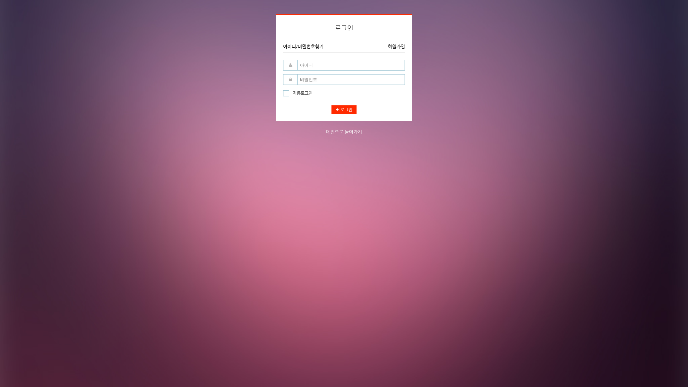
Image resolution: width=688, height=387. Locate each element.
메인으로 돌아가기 (344, 131)
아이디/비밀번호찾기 (303, 46)
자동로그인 (302, 93)
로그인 (345, 109)
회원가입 (396, 46)
